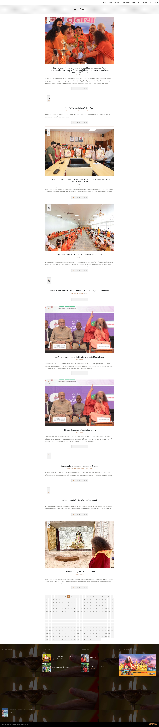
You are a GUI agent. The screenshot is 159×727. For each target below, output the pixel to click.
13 (87, 596)
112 (53, 611)
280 (96, 633)
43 (112, 599)
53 (74, 602)
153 (112, 614)
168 (90, 617)
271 (68, 633)
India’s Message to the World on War (79, 108)
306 (109, 636)
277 (87, 633)
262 (109, 630)
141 (75, 614)
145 (87, 614)
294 (71, 636)
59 (93, 602)
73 (68, 605)
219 (112, 624)
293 (68, 636)
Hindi (69, 110)
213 (93, 624)
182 (65, 621)
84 (102, 605)
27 (62, 599)
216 (102, 624)
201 (56, 624)
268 (59, 633)
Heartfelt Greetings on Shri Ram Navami (79, 571)
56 (84, 602)
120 (78, 611)
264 (47, 633)
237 (99, 627)
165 (81, 617)
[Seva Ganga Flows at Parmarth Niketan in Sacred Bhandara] (79, 227)
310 (53, 639)
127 (99, 611)
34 (84, 599)
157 (56, 617)
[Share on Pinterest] (86, 88)
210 (84, 624)
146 (90, 614)
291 (62, 636)
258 (96, 630)
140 (71, 614)
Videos (88, 110)
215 (99, 624)
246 (59, 630)
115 (62, 611)
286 (47, 636)
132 (47, 614)
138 (65, 614)
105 (99, 608)
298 (84, 636)
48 (59, 602)
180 (59, 621)
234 (90, 627)
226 (65, 627)
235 (93, 627)
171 (99, 617)
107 (106, 608)
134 (53, 614)
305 (106, 636)
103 (93, 608)
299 (87, 636)
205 (68, 624)
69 (56, 605)
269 (62, 633)
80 (90, 605)
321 (87, 639)
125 (93, 611)
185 (75, 621)
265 (50, 633)
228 (71, 627)
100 (84, 608)
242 (47, 630)
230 (78, 627)
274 (78, 633)
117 (68, 611)
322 (90, 639)
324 (96, 639)
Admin (81, 74)
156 (53, 617)
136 (59, 614)
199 (50, 624)
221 (50, 627)
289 (56, 636)
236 (96, 627)
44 (46, 602)
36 (90, 599)
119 (75, 611)
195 (106, 621)
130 (109, 611)
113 (56, 611)
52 (71, 602)
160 (65, 617)
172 (102, 617)
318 (78, 639)
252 (78, 630)
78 (84, 605)
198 (47, 624)
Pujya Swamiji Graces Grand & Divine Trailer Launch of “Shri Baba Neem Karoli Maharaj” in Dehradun (80, 180)
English (66, 110)
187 (81, 621)
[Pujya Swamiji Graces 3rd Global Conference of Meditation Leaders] (79, 329)
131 (112, 611)
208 (78, 624)
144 (84, 614)
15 (93, 596)
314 (65, 639)
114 (59, 611)
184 (71, 621)
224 (59, 627)
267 (56, 633)
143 (81, 614)
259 (99, 630)
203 (62, 624)
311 (56, 639)
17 (99, 596)
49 (62, 602)
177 (50, 621)
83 (99, 605)
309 (50, 639)
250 (71, 630)
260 (102, 630)
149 (99, 614)
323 (93, 639)
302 (96, 636)
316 (71, 639)
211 (87, 624)
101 (87, 608)
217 (106, 624)
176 (47, 621)
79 (87, 605)
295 (75, 636)
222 (53, 627)
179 (56, 621)
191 (93, 621)
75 (74, 605)
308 (47, 639)
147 (93, 614)
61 (99, 602)
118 (71, 611)
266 (53, 633)
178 (53, 621)
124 (90, 611)
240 (109, 627)
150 (102, 614)
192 (96, 621)
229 (75, 627)
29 (68, 599)
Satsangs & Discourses (82, 110)
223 (56, 627)
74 (71, 605)
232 (84, 627)
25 (56, 599)
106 (102, 608)
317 (75, 639)
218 (109, 624)
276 (84, 633)
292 (65, 636)
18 (102, 596)
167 (87, 617)
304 (102, 636)
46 (53, 602)
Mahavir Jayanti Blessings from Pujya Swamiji (79, 500)
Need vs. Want (93, 657)
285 (112, 633)
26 (59, 599)
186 (78, 621)
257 (93, 630)
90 (53, 608)
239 (106, 627)
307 (112, 636)
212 (90, 624)
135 (56, 614)
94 (65, 608)
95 (68, 608)
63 (105, 602)
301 (93, 636)
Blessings (68, 468)
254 (84, 630)
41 (105, 599)
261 (106, 630)
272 (71, 633)
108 (109, 608)
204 (65, 624)
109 (112, 608)
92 (59, 608)
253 (81, 630)
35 (87, 599)
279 (93, 633)
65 (112, 602)
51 (68, 602)
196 (109, 621)
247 (62, 630)
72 (65, 605)
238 (102, 627)
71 (62, 605)
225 (62, 627)
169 (93, 617)
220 (47, 627)
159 (62, 617)
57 (87, 602)
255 (87, 630)
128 (102, 611)
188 (84, 621)
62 (102, 602)
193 (99, 621)
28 (65, 599)
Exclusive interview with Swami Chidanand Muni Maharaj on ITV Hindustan (79, 290)
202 (59, 624)
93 (62, 608)
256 (90, 630)
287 (50, 636)
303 (99, 636)
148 (96, 614)
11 (80, 596)
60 (96, 602)
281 (99, 633)
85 (105, 605)
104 (96, 608)
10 (77, 596)
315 (68, 639)
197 (112, 621)
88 (46, 608)
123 (87, 611)
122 (84, 611)
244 (53, 630)
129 (106, 611)
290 (59, 636)
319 (81, 639)
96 (71, 608)
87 (112, 605)
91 (56, 608)
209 (81, 624)
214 (96, 624)
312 (59, 639)
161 (68, 617)
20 (108, 596)
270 (65, 633)
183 (68, 621)
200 (53, 624)
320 (84, 639)
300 (90, 636)
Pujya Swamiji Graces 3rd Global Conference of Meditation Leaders (79, 357)
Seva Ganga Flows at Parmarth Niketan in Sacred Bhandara (80, 254)
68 (53, 605)
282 (102, 633)
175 (112, 617)
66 (46, 605)
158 (59, 617)
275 (81, 633)
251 (75, 630)
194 (102, 621)
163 (75, 617)
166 (84, 617)
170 (96, 617)
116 (65, 611)
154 (47, 617)
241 (112, 627)
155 (50, 617)
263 (112, 630)
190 (90, 621)
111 (50, 611)
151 (106, 614)
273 (75, 633)
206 (71, 624)
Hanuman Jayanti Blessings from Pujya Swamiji (79, 466)
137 (62, 614)
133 (50, 614)
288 (53, 636)
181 (62, 621)
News (77, 74)
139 (68, 614)
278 (90, 633)
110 (47, 611)
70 (59, 605)
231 (81, 627)
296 (78, 636)
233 (87, 627)
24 (53, 599)
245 (56, 630)
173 (106, 617)
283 (106, 633)
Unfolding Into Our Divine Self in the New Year (99, 666)
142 (78, 614)
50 (65, 602)
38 (96, 599)
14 (90, 596)
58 (90, 602)
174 (109, 617)
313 (62, 639)
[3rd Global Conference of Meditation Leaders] (79, 402)
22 (46, 599)
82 (96, 605)
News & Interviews (74, 110)
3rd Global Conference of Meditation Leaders (79, 430)
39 (99, 599)
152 (109, 614)
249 (68, 630)
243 (50, 630)
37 (93, 599)
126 (96, 611)
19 (105, 596)
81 (93, 605)
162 (71, 617)
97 (74, 608)
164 (78, 617)
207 (75, 624)
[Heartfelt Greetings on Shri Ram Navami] (79, 544)
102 (90, 608)
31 (74, 599)
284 (109, 633)
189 (87, 621)
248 (65, 630)
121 (81, 611)
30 (71, 599)
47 (56, 602)
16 (96, 596)
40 (102, 599)
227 (68, 627)
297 (81, 636)
